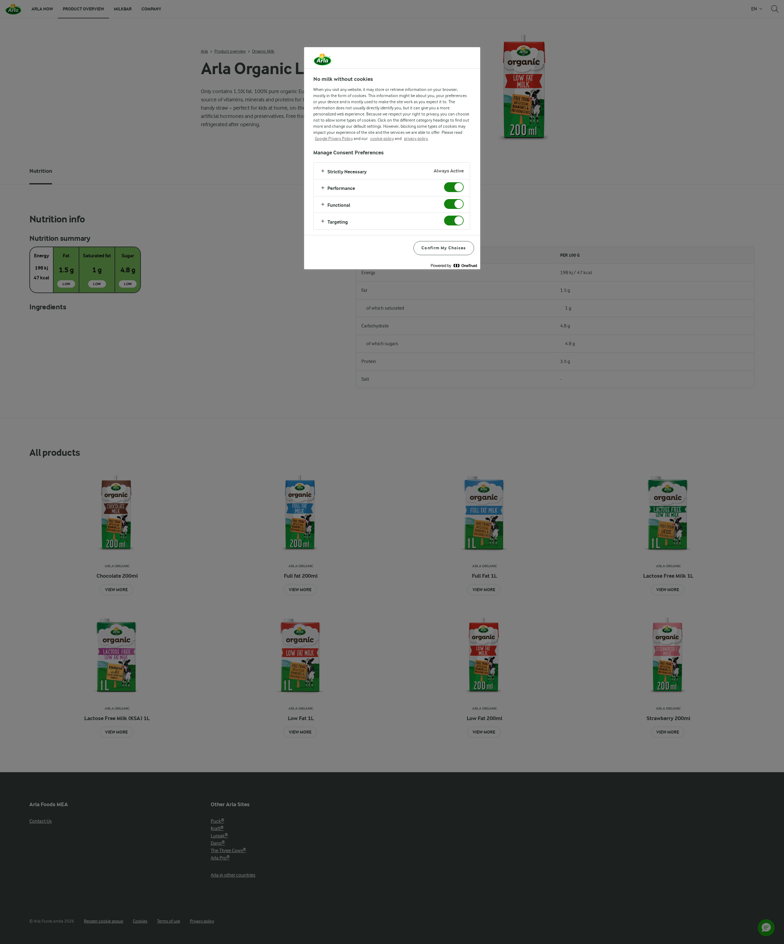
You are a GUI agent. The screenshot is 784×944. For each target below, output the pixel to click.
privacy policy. (416, 138)
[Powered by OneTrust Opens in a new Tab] (454, 265)
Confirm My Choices (443, 248)
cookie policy (382, 138)
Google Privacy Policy (334, 138)
